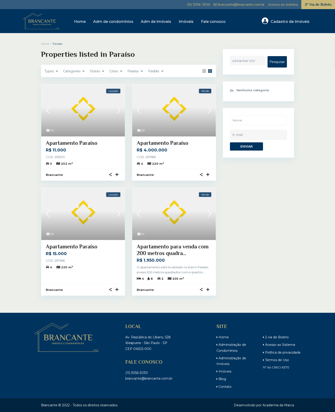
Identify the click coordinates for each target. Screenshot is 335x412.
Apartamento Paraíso (71, 143)
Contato (225, 387)
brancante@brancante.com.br (241, 5)
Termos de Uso (276, 360)
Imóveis (186, 21)
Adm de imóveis (156, 21)
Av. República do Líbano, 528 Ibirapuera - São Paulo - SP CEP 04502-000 (148, 343)
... (204, 272)
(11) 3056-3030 (198, 5)
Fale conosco (213, 21)
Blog (222, 379)
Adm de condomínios (113, 21)
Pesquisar (277, 62)
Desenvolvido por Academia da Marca (264, 405)
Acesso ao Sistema (279, 345)
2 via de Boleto (276, 337)
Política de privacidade (282, 352)
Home (80, 21)
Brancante (54, 175)
